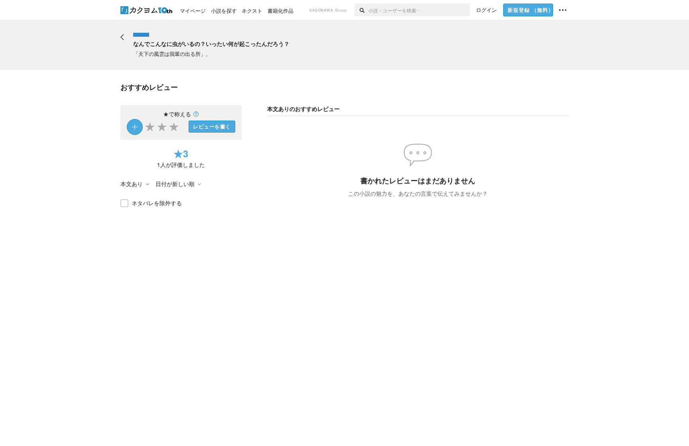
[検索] (361, 10)
